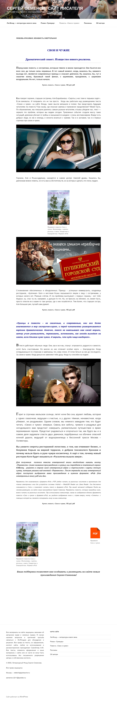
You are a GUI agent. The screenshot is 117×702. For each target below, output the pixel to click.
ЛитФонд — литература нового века (21, 23)
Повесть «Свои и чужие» (69, 23)
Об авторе (100, 23)
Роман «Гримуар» (48, 23)
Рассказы (88, 23)
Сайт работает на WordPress (17, 696)
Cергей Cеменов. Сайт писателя (45, 8)
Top (112, 697)
